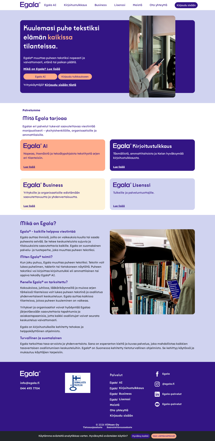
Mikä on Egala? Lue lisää (41, 69)
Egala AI (50, 5)
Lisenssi (119, 5)
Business (101, 5)
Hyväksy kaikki (140, 436)
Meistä (137, 5)
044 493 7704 (30, 388)
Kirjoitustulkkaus (75, 5)
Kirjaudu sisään (121, 415)
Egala (166, 373)
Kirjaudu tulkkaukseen (75, 76)
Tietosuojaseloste (92, 427)
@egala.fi (168, 383)
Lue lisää (29, 166)
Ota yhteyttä (158, 5)
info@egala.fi (30, 383)
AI (120, 382)
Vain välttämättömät (164, 436)
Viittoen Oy (112, 424)
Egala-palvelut (171, 393)
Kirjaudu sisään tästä (60, 85)
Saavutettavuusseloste (119, 427)
